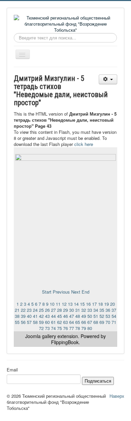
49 (83, 316)
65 (77, 322)
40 (29, 316)
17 (94, 304)
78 (77, 328)
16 (88, 304)
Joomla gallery (40, 336)
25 (41, 310)
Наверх (117, 396)
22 (23, 310)
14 (76, 304)
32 (83, 310)
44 (53, 316)
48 (77, 316)
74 (53, 328)
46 (65, 316)
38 (17, 316)
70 (107, 322)
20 (112, 304)
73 (47, 328)
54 (114, 316)
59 (41, 322)
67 (89, 322)
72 (41, 328)
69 (101, 322)
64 (71, 322)
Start (46, 292)
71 (114, 322)
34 (95, 310)
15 (82, 304)
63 (65, 322)
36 (107, 310)
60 (47, 322)
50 (89, 316)
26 (47, 310)
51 (95, 316)
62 (59, 322)
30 (71, 310)
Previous (61, 292)
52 (101, 316)
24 (35, 310)
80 (89, 328)
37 (114, 310)
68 (95, 322)
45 (59, 316)
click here (83, 144)
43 (47, 316)
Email (12, 370)
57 (29, 322)
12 (64, 304)
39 (23, 316)
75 (59, 328)
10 (52, 304)
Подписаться (98, 381)
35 (101, 310)
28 (59, 310)
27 (53, 310)
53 (107, 316)
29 (65, 310)
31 (77, 310)
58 (35, 322)
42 (41, 316)
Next (75, 292)
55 (17, 322)
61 (53, 322)
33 (89, 310)
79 (83, 328)
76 (65, 328)
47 (71, 316)
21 (17, 310)
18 (100, 304)
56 (23, 322)
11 (58, 304)
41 (35, 316)
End (85, 292)
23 (29, 310)
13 (70, 304)
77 (71, 328)
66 (83, 322)
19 (106, 304)
